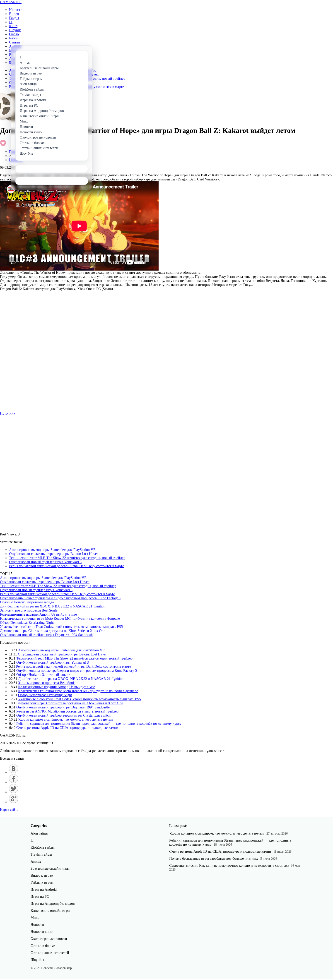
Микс (35, 917)
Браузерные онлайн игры (50, 868)
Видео (14, 14)
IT (10, 22)
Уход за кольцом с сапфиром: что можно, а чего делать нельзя (65, 719)
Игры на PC (40, 896)
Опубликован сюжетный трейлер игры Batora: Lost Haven (54, 554)
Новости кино (42, 931)
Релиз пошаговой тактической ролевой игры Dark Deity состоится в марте (66, 566)
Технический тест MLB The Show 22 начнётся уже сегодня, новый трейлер (67, 558)
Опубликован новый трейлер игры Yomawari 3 (45, 562)
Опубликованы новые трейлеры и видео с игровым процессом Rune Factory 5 (60, 598)
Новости (15, 10)
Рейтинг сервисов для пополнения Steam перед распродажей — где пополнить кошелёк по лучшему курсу (98, 723)
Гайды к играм (42, 882)
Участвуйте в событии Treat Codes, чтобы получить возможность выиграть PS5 (61, 627)
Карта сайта (9, 809)
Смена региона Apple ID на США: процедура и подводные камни (67, 727)
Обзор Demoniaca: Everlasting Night (27, 622)
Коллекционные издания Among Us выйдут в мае (38, 614)
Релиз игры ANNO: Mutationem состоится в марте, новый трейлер (67, 711)
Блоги (13, 38)
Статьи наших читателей (50, 953)
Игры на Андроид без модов (53, 903)
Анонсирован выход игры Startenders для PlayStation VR (52, 550)
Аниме (36, 861)
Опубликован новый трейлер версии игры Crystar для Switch (63, 715)
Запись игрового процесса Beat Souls (28, 610)
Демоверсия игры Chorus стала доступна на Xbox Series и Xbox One (52, 631)
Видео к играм (42, 875)
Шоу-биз (37, 960)
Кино (13, 26)
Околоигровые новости (49, 939)
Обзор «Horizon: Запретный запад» (27, 602)
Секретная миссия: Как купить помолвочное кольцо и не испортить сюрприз (229, 865)
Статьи (14, 42)
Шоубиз (15, 30)
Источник (7, 413)
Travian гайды (41, 854)
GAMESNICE (11, 2)
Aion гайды (39, 833)
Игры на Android (44, 889)
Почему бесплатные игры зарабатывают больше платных (213, 858)
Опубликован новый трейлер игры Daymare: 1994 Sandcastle (46, 635)
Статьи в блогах (43, 946)
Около (14, 34)
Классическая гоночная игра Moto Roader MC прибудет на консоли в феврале (60, 618)
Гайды (14, 18)
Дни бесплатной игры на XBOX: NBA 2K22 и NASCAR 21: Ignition (52, 606)
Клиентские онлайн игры (50, 910)
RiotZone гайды (43, 847)
